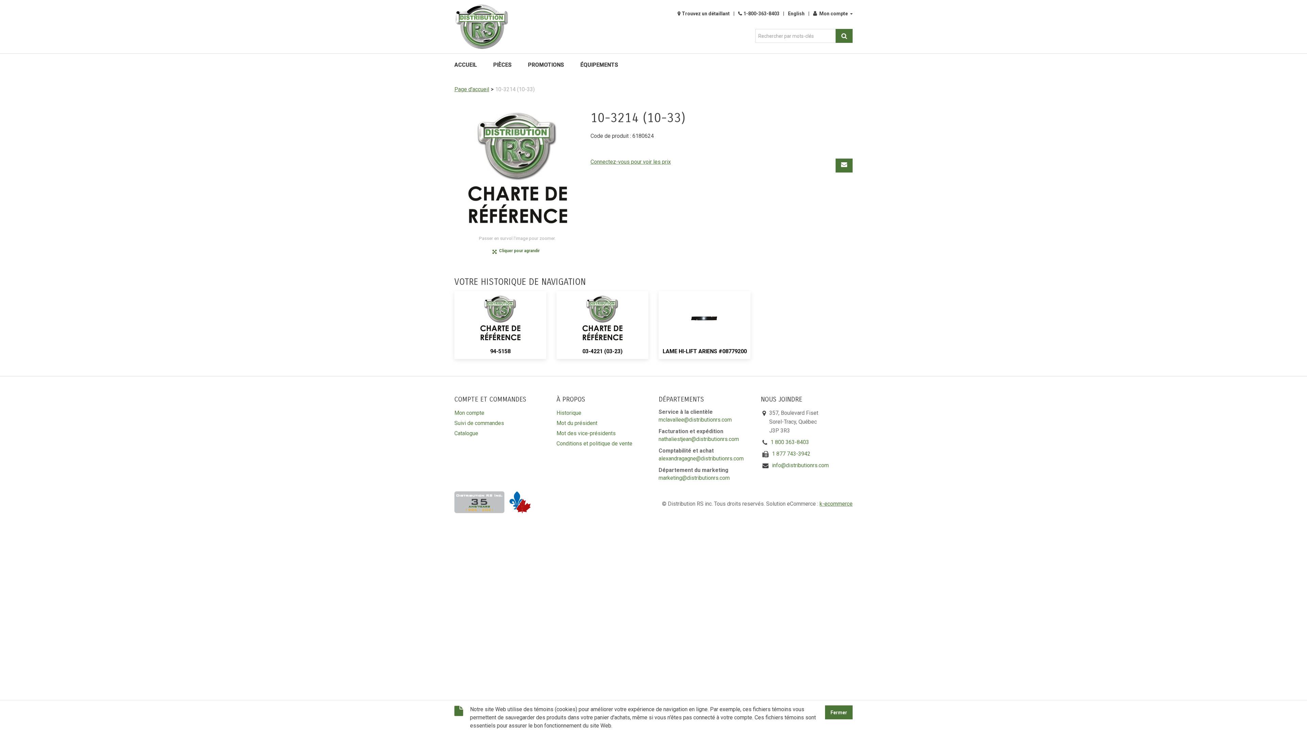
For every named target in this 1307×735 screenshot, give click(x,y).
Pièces (502, 65)
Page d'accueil (471, 89)
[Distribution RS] (481, 26)
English (796, 13)
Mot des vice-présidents (586, 433)
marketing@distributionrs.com (694, 478)
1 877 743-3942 (791, 454)
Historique (568, 413)
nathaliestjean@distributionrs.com (699, 439)
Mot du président (576, 423)
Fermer (838, 712)
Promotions (546, 65)
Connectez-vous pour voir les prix (631, 162)
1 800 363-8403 (790, 442)
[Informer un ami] (844, 166)
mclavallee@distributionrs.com (695, 419)
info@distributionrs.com (800, 465)
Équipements (599, 65)
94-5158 (500, 351)
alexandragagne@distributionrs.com (701, 458)
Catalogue (466, 433)
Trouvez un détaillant (706, 13)
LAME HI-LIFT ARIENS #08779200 (705, 351)
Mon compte (833, 13)
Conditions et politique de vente (594, 443)
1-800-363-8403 (761, 13)
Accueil (465, 65)
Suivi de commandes (479, 423)
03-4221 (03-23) (602, 351)
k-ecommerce (836, 504)
